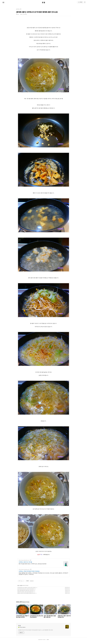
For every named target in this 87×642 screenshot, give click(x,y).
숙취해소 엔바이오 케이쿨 (25, 562)
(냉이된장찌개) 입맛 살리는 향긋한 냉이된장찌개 (25, 588)
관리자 (48, 639)
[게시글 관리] (23, 581)
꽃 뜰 (43, 2)
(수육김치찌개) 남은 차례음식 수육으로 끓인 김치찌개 (26, 587)
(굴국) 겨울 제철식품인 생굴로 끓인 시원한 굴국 (25, 590)
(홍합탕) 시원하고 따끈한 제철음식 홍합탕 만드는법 (26, 593)
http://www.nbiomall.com (24, 560)
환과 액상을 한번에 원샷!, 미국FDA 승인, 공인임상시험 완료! (32, 563)
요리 (18, 585)
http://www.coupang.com (24, 569)
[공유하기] (21, 581)
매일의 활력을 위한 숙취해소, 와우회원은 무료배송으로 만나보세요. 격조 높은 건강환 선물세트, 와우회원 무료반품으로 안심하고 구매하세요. (43, 573)
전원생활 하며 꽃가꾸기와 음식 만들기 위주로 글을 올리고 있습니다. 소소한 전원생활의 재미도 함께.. (35, 630)
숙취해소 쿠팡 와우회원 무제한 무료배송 (29, 571)
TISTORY (43, 639)
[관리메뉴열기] (85, 2)
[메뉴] (3, 2)
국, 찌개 (21, 585)
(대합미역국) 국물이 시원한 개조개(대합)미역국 (25, 591)
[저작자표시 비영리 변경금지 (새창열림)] (32, 580)
